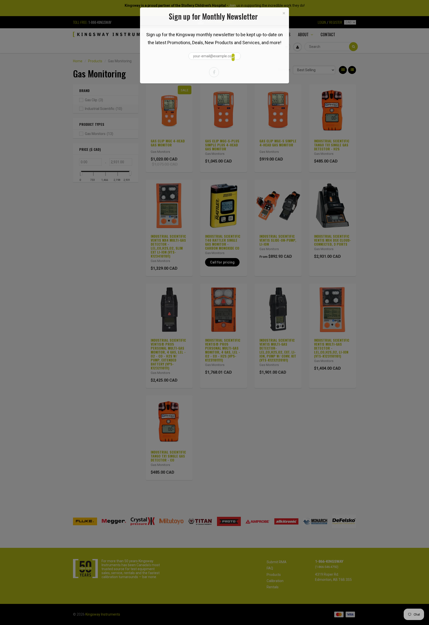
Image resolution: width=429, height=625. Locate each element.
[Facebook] (214, 72)
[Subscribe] (233, 57)
